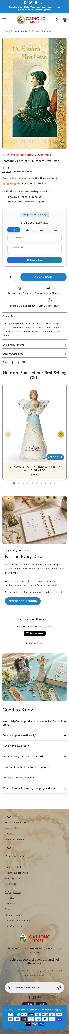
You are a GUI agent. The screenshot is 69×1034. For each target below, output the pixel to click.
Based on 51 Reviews (35, 183)
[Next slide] (61, 434)
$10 (27, 230)
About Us (10, 903)
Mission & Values (14, 915)
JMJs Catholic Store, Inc (26, 1010)
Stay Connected (13, 926)
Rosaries (9, 833)
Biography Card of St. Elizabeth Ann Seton (31, 31)
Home (5, 31)
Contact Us (11, 884)
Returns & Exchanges (16, 872)
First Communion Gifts (17, 822)
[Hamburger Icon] (4, 20)
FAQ (7, 861)
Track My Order (13, 878)
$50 (55, 230)
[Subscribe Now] (59, 987)
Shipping (6, 172)
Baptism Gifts (12, 828)
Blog (7, 909)
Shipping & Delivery (15, 867)
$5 (14, 230)
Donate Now (36, 260)
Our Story (10, 898)
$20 (41, 230)
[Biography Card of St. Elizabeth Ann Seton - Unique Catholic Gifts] (34, 93)
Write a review (34, 633)
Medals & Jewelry (14, 839)
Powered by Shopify (51, 1010)
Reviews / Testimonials (17, 920)
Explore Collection (23, 601)
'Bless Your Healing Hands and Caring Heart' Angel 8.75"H (34, 428)
